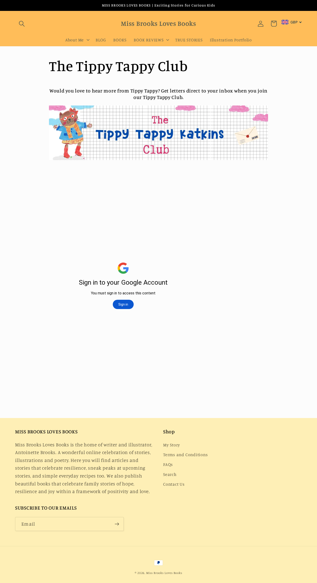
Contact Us (174, 484)
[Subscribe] (116, 524)
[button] (21, 23)
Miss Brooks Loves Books (164, 573)
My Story (171, 444)
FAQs (168, 464)
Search (170, 474)
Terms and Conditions (185, 454)
